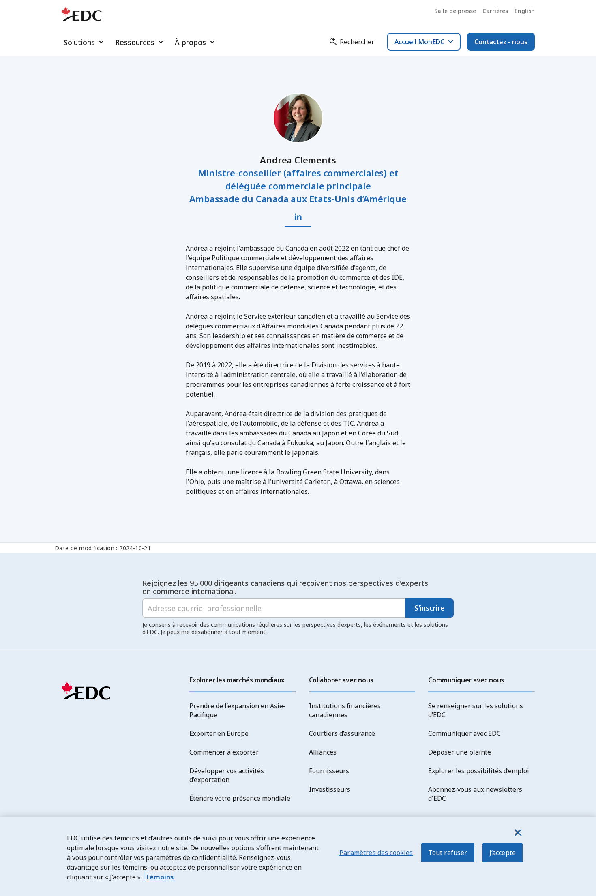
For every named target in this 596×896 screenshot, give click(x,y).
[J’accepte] (517, 832)
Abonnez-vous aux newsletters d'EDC (475, 794)
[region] (298, 856)
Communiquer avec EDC (464, 733)
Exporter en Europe (219, 733)
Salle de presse (455, 11)
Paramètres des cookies (376, 852)
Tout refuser (447, 852)
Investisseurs (329, 789)
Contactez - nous (500, 41)
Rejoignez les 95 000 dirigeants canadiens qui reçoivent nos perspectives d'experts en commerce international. (285, 587)
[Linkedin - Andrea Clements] (298, 217)
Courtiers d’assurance (342, 733)
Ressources (134, 42)
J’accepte (502, 852)
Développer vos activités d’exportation (226, 775)
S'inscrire (429, 608)
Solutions (79, 42)
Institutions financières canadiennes (345, 710)
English (525, 11)
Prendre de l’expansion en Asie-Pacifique (237, 710)
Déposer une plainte (459, 752)
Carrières (495, 11)
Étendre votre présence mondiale (239, 798)
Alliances (323, 752)
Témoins (160, 876)
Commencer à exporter (224, 752)
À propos (190, 42)
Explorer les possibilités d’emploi (478, 770)
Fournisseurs (329, 770)
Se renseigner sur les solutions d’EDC (475, 710)
